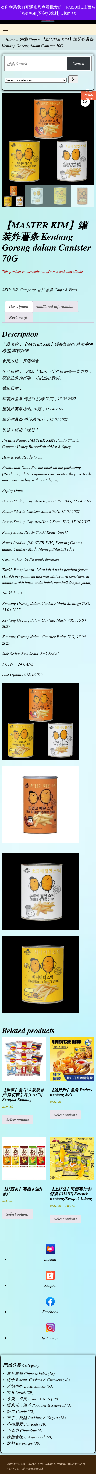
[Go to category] (73, 79)
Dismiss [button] (68, 13)
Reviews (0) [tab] (18, 317)
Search (78, 63)
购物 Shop (28, 39)
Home (10, 39)
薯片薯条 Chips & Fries (57, 289)
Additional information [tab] (55, 306)
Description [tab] (18, 306)
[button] (85, 102)
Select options (17, 1120)
